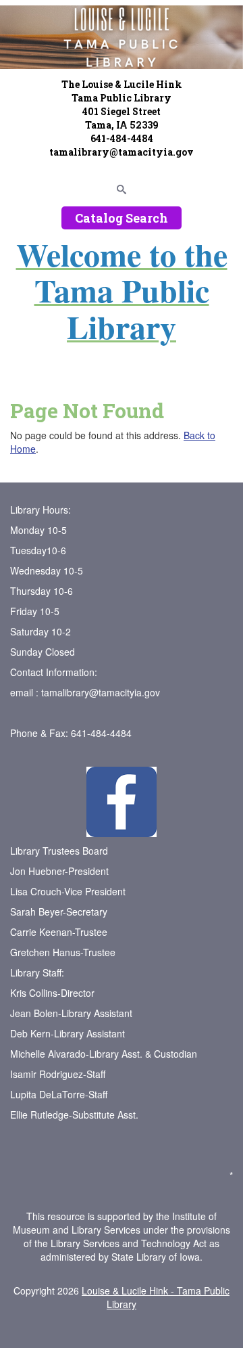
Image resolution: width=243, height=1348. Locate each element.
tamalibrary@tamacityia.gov (100, 692)
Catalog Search (121, 218)
